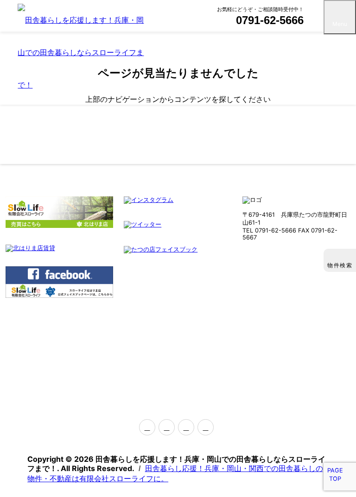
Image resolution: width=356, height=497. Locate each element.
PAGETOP (335, 474)
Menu (339, 23)
